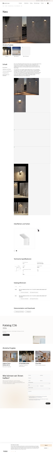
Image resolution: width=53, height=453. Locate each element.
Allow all (46, 445)
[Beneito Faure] (6, 3)
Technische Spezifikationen (7, 71)
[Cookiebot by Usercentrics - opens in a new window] (5, 451)
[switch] (48, 3)
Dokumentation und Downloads (6, 75)
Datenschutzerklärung (32, 397)
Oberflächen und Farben (7, 69)
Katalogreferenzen (6, 72)
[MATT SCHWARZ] (16, 250)
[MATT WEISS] (14, 250)
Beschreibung (5, 67)
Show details (13, 451)
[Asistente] (45, 3)
